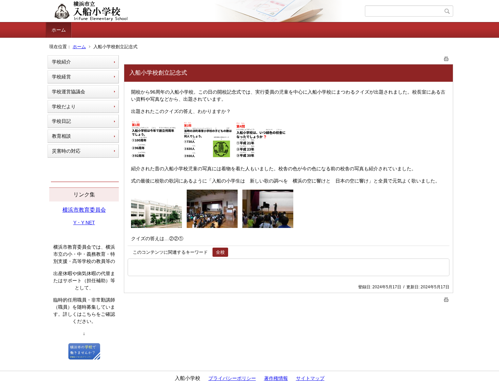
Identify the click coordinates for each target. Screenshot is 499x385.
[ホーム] (206, 11)
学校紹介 (61, 61)
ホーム (59, 30)
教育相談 (61, 136)
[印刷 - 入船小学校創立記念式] (446, 57)
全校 (220, 252)
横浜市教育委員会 (84, 210)
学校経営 (61, 76)
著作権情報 (276, 378)
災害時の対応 (66, 151)
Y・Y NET (84, 222)
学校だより (64, 106)
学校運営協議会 (68, 91)
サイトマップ (310, 378)
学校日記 (61, 121)
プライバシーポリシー (232, 378)
